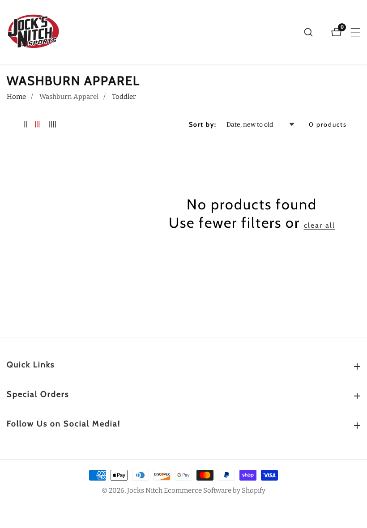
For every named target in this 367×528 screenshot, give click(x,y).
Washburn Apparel (68, 97)
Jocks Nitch (144, 490)
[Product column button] (25, 124)
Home (16, 97)
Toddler (124, 97)
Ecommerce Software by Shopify (214, 490)
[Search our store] (313, 32)
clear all (319, 225)
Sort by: (203, 124)
